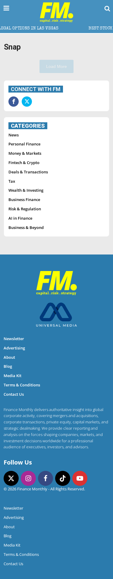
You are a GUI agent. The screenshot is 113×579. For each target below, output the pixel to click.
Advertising (14, 348)
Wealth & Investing (25, 190)
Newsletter (14, 338)
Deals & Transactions (28, 172)
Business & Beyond (26, 227)
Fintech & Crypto (23, 162)
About (9, 357)
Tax (11, 181)
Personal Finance (24, 144)
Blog (8, 366)
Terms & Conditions (22, 385)
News (13, 135)
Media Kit (12, 375)
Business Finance (24, 199)
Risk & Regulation (24, 209)
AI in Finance (20, 218)
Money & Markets (24, 153)
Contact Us (14, 394)
